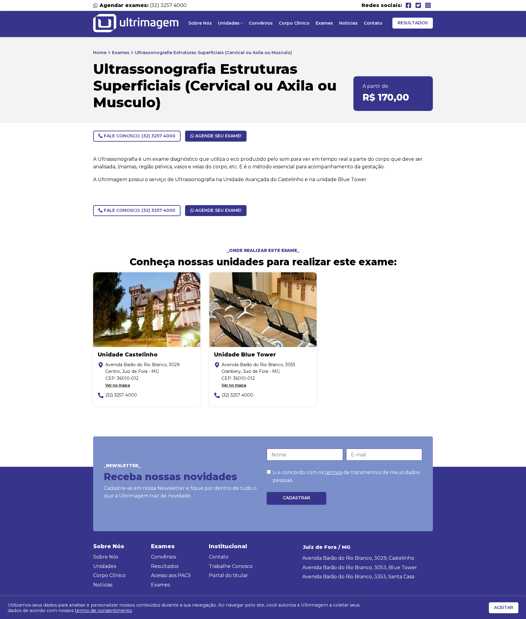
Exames (324, 23)
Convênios (261, 23)
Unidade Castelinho (128, 355)
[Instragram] (428, 5)
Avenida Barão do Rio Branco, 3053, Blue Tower (359, 567)
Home (100, 52)
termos (333, 472)
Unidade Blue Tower (245, 355)
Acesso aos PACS (171, 575)
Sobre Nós (200, 23)
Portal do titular (228, 575)
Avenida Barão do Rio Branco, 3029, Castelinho (358, 558)
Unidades (229, 23)
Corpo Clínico (294, 23)
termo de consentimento (103, 610)
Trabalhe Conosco (231, 566)
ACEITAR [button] (503, 607)
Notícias (348, 23)
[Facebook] (408, 5)
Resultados (413, 23)
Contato (373, 23)
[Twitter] (418, 5)
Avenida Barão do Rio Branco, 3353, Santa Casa (358, 576)
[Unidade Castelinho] (146, 309)
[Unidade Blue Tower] (263, 309)
